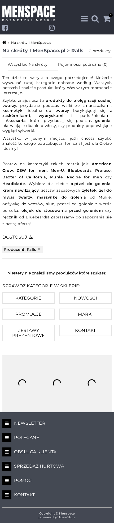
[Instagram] (52, 28)
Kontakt (85, 330)
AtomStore (67, 517)
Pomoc (23, 480)
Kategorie (28, 298)
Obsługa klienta (35, 451)
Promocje (28, 314)
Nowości (85, 298)
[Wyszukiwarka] (95, 18)
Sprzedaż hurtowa (39, 466)
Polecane (26, 437)
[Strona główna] (4, 42)
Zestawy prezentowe (28, 333)
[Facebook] (5, 28)
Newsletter (29, 423)
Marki (85, 314)
